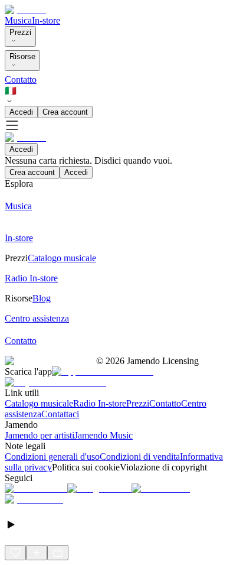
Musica (18, 20)
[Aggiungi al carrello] (57, 552)
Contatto (21, 79)
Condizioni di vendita (140, 457)
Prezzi (20, 32)
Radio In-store (99, 403)
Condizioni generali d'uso (52, 457)
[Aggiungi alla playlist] (36, 552)
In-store (46, 20)
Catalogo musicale (39, 403)
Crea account (65, 112)
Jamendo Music (103, 435)
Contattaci (60, 414)
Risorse (22, 56)
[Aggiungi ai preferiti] (15, 552)
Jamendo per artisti (39, 435)
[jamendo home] (25, 10)
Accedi (21, 112)
